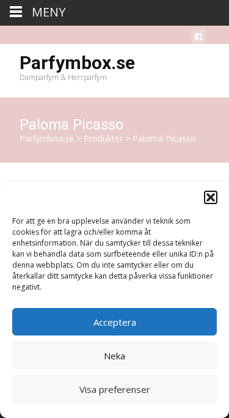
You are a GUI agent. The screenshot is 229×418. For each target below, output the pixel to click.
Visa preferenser (114, 389)
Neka (114, 356)
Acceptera (114, 322)
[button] (211, 197)
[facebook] (198, 39)
